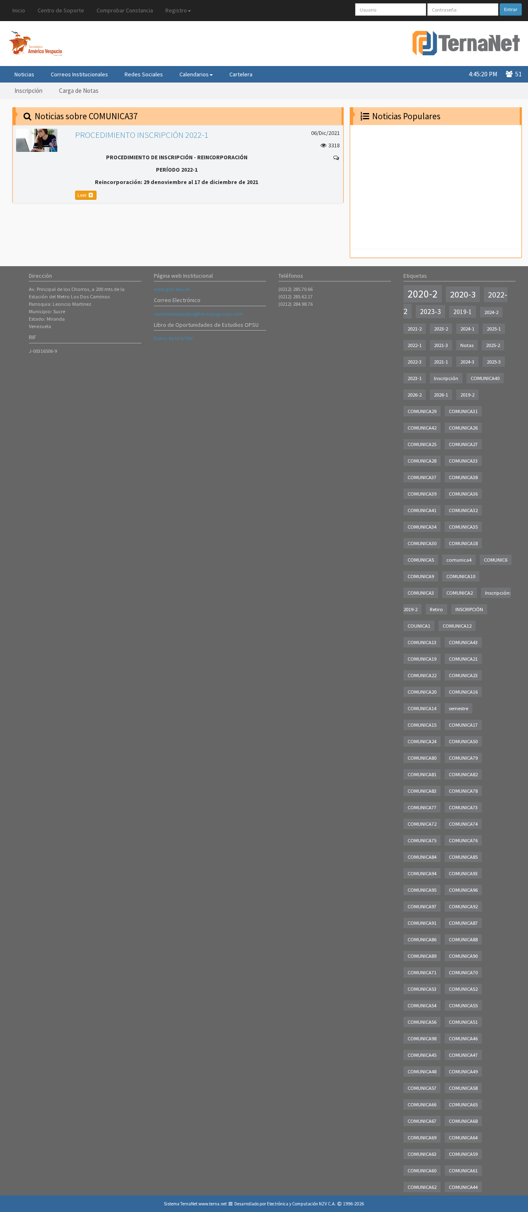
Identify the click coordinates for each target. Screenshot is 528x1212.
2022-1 (415, 345)
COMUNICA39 (422, 494)
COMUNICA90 (463, 956)
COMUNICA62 (422, 1187)
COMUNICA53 (422, 989)
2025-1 (494, 329)
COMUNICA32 (463, 510)
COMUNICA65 (463, 1104)
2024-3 (467, 362)
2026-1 (441, 395)
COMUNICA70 (463, 972)
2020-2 (423, 293)
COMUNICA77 (422, 807)
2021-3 (441, 345)
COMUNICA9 (421, 576)
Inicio (18, 10)
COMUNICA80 (422, 758)
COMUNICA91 (422, 923)
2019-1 (462, 312)
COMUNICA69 (422, 1137)
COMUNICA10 (460, 576)
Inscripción (28, 91)
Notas (467, 345)
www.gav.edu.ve (172, 289)
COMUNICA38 (463, 477)
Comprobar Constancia (125, 10)
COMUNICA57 (422, 1088)
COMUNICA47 (463, 1055)
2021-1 (441, 362)
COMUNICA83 (422, 791)
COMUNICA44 (463, 1187)
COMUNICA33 (463, 461)
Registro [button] (176, 10)
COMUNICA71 (422, 972)
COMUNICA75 (422, 840)
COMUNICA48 (422, 1071)
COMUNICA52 (463, 989)
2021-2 (415, 329)
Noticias (24, 74)
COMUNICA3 (421, 593)
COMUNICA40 (485, 378)
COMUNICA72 (422, 824)
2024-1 (467, 329)
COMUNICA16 (463, 692)
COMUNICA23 (463, 675)
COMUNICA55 (463, 1005)
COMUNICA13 (422, 642)
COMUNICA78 (463, 791)
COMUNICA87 (463, 923)
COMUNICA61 (463, 1170)
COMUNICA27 (463, 444)
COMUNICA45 (422, 1055)
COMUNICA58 (463, 1088)
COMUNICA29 (422, 411)
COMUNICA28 (422, 461)
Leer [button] (82, 195)
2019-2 (467, 395)
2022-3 (415, 362)
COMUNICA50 (463, 741)
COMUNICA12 (457, 626)
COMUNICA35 (463, 527)
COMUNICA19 (422, 659)
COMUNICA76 (463, 840)
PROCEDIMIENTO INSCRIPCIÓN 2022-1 (141, 134)
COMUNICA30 (422, 543)
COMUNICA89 (422, 956)
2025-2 (493, 345)
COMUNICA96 (463, 890)
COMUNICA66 (422, 1104)
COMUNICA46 (463, 1038)
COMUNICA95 (422, 890)
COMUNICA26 (463, 428)
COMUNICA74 (463, 824)
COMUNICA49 (463, 1071)
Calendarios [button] (194, 74)
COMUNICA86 (422, 939)
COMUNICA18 (463, 543)
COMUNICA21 (463, 659)
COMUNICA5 (421, 560)
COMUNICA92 (463, 906)
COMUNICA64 (463, 1137)
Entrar (510, 9)
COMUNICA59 (463, 1154)
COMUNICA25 (422, 444)
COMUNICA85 (463, 857)
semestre (458, 708)
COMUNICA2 (459, 593)
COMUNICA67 (422, 1121)
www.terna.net (212, 1204)
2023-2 (441, 329)
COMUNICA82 (463, 774)
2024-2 (491, 312)
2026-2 (415, 395)
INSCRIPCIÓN (469, 609)
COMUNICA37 (422, 477)
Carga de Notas (79, 91)
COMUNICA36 (463, 494)
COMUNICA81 (422, 774)
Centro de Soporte (61, 10)
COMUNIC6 (495, 560)
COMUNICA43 (463, 642)
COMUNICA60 (422, 1170)
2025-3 (494, 362)
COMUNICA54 (422, 1005)
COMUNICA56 (422, 1022)
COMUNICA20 (422, 692)
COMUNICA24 (422, 741)
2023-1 (415, 378)
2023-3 (430, 311)
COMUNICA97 (422, 906)
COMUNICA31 (463, 411)
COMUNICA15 (422, 725)
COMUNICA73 (463, 807)
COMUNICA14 (422, 708)
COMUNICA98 (422, 1038)
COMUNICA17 (463, 725)
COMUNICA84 (422, 857)
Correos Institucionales (79, 74)
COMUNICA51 (463, 1022)
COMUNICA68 (463, 1121)
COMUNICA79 (463, 758)
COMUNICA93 (463, 873)
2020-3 (463, 294)
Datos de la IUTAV (173, 338)
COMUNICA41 (422, 510)
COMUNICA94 (422, 873)
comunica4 (458, 560)
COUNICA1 (419, 626)
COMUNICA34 (422, 527)
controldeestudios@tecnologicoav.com (198, 314)
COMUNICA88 (463, 939)
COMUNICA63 (422, 1154)
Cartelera (240, 74)
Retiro (436, 609)
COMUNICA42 (422, 428)
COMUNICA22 (422, 675)
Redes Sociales (144, 74)
